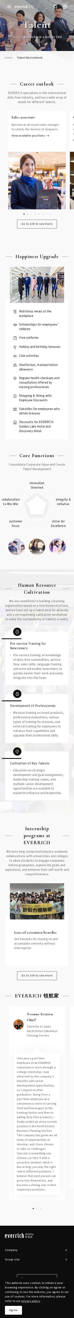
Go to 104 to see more (37, 224)
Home (9, 58)
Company (11, 1250)
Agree (13, 1310)
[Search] (55, 6)
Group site (12, 1260)
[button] (24, 214)
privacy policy (30, 1301)
